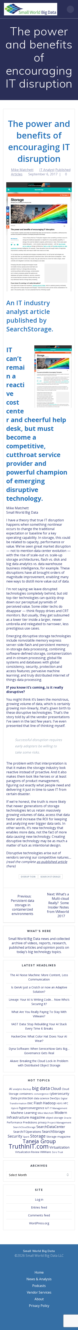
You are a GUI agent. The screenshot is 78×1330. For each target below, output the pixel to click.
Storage (38, 1136)
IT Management (58, 1108)
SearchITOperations (27, 1131)
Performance (14, 1122)
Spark (26, 1136)
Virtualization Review (27, 1152)
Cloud (56, 1088)
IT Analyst (46, 169)
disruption (28, 876)
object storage (54, 1117)
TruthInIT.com (29, 1146)
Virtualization (59, 1147)
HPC (65, 1103)
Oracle (67, 1117)
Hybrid (14, 1108)
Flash (38, 1103)
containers (26, 1094)
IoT (47, 1108)
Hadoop (49, 1103)
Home (39, 1272)
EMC (30, 1103)
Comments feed (39, 1215)
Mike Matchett (22, 169)
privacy (42, 1122)
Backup (27, 1089)
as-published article (52, 861)
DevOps (55, 1098)
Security (15, 1136)
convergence (41, 1093)
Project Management (59, 1122)
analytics (17, 1089)
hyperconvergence (31, 1108)
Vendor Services (39, 1292)
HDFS (60, 1103)
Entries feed (39, 1207)
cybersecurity (59, 1093)
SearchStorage (50, 876)
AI (10, 1089)
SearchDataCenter (50, 1126)
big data (41, 1088)
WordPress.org (39, 1223)
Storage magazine (58, 1136)
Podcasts (39, 1285)
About (39, 1299)
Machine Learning (24, 1113)
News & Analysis (39, 1279)
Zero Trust (57, 1152)
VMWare (45, 1152)
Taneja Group (39, 1141)
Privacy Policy (39, 1305)
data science (41, 1098)
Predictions (30, 1122)
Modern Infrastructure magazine (37, 1115)
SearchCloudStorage (24, 1127)
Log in (39, 1199)
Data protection (22, 1098)
